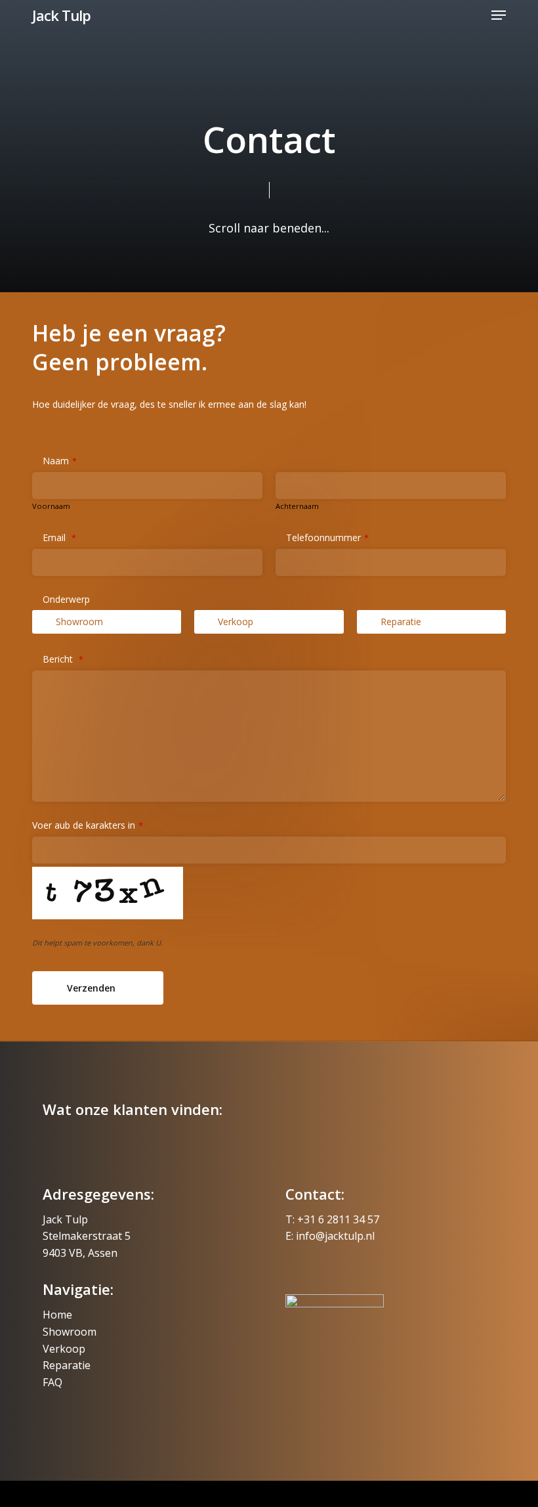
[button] (498, 15)
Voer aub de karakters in (87, 825)
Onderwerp (66, 599)
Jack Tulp (61, 15)
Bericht (63, 659)
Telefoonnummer (327, 537)
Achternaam (297, 506)
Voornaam (51, 506)
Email (59, 537)
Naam (60, 460)
